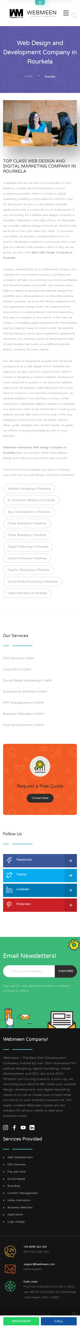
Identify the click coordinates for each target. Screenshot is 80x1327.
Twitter (21, 874)
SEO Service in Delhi (18, 658)
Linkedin (22, 889)
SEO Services (16, 1164)
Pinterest (23, 904)
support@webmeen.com (39, 1264)
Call (59, 1321)
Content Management (22, 1193)
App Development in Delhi (23, 725)
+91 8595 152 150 (35, 1246)
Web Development (20, 1157)
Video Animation (18, 1200)
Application (15, 1214)
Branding (13, 1186)
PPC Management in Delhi (23, 703)
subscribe (65, 971)
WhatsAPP (21, 1321)
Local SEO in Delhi (17, 669)
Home (28, 76)
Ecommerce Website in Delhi (25, 692)
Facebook (24, 860)
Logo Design (16, 1221)
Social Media (16, 1179)
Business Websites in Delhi (23, 714)
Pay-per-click (16, 1171)
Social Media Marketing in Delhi (27, 680)
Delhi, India (31, 1281)
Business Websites (20, 1207)
